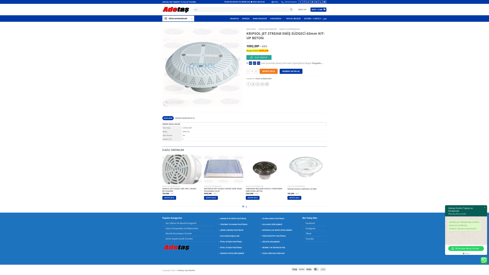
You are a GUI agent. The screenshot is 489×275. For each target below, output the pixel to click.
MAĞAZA (246, 19)
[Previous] (162, 179)
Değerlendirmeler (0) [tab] (185, 118)
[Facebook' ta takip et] (300, 2)
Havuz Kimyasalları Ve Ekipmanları (182, 228)
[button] (302, 9)
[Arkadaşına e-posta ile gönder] (258, 84)
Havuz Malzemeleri (268, 29)
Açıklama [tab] (168, 118)
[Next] (326, 179)
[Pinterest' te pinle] (262, 84)
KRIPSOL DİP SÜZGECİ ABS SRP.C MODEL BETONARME (179, 190)
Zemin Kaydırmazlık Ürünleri (179, 238)
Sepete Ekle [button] (169, 198)
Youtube (310, 238)
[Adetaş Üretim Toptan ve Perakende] (175, 9)
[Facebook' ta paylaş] (249, 84)
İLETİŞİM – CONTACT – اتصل (315, 19)
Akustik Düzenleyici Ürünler (179, 233)
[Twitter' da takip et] (312, 2)
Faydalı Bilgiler (293, 19)
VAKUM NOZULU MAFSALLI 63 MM (301, 189)
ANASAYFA (234, 19)
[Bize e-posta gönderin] (316, 2)
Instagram (310, 228)
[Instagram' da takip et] (304, 2)
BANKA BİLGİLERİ (260, 19)
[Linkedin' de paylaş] (267, 84)
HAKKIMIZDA (275, 19)
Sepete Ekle (268, 71)
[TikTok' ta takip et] (308, 2)
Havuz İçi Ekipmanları (289, 29)
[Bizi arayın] (320, 2)
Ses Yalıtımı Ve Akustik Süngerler (181, 223)
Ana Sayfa (251, 29)
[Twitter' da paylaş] (253, 84)
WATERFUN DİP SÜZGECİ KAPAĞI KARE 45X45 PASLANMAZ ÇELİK (223, 190)
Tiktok (308, 233)
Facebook (310, 223)
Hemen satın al (291, 71)
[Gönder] (291, 10)
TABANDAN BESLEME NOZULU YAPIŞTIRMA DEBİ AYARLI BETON (264, 190)
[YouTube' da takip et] (325, 2)
